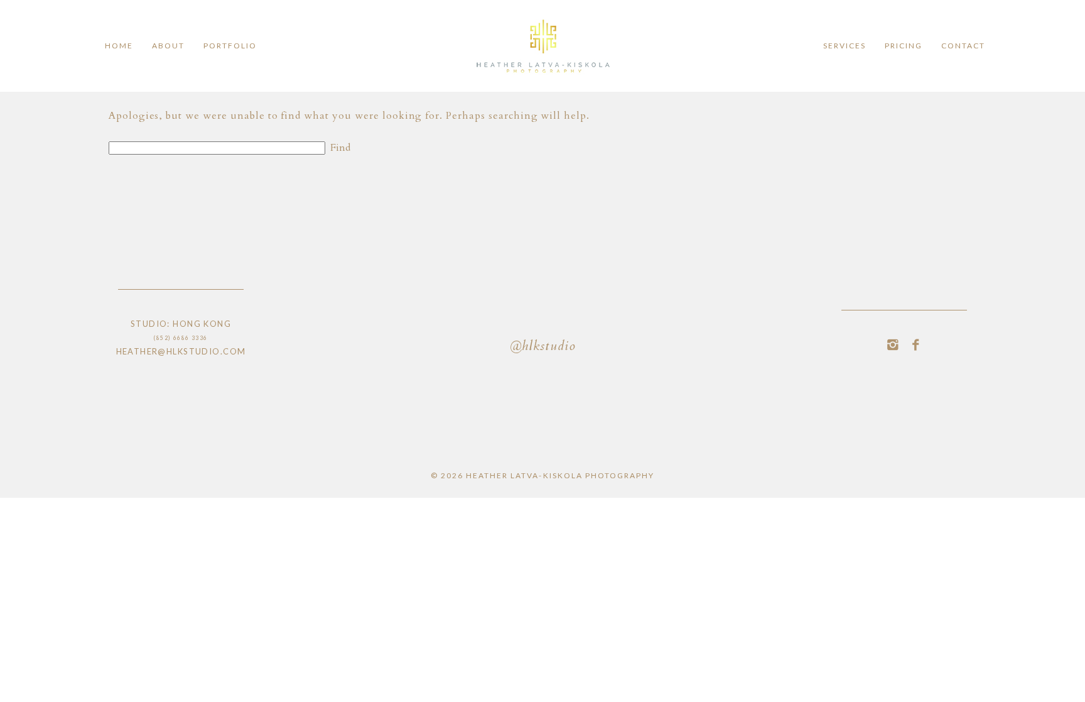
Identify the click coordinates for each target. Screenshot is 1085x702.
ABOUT (168, 45)
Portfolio (230, 45)
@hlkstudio (542, 347)
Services (844, 45)
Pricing (903, 45)
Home (119, 45)
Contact (963, 45)
